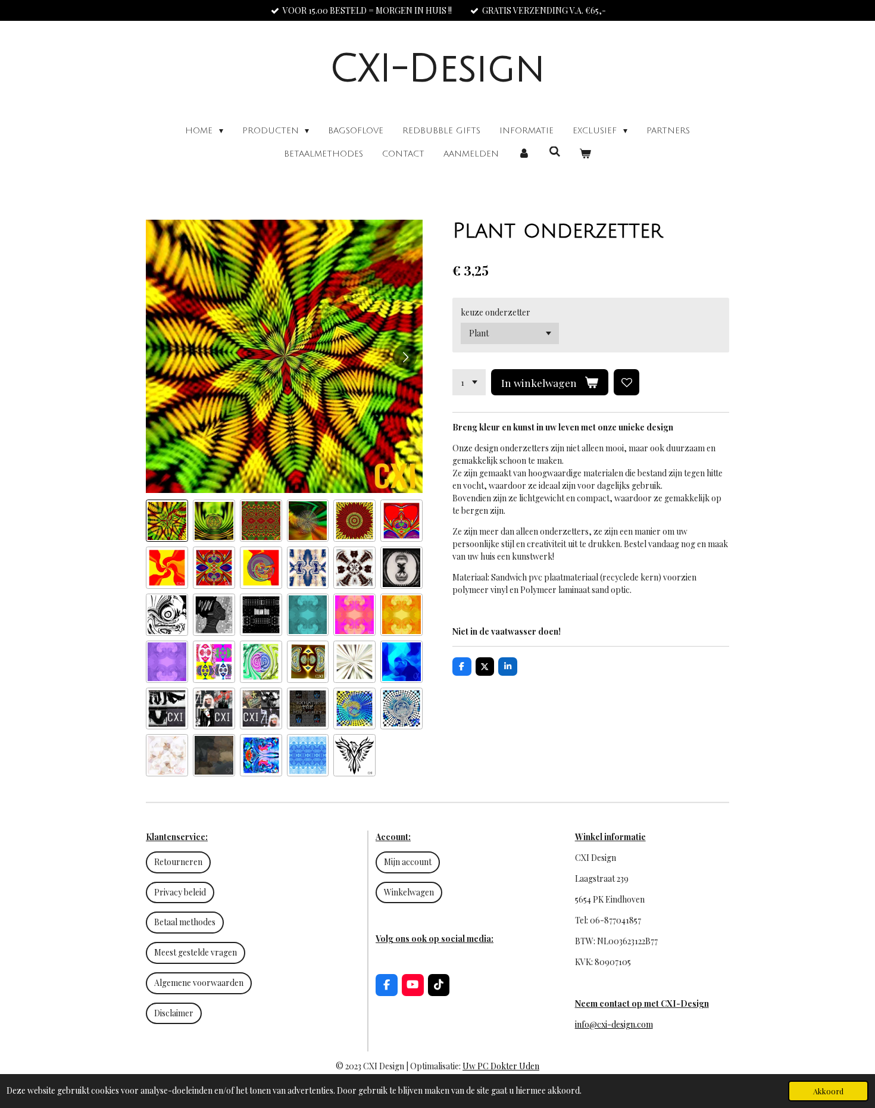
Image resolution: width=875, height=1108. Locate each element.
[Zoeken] (554, 152)
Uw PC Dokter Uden (500, 1066)
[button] (167, 521)
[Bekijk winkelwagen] (585, 154)
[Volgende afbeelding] (405, 357)
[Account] (523, 154)
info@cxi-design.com (614, 1024)
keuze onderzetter (495, 312)
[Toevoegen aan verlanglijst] (627, 382)
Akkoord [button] (828, 1091)
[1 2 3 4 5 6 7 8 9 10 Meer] (469, 382)
